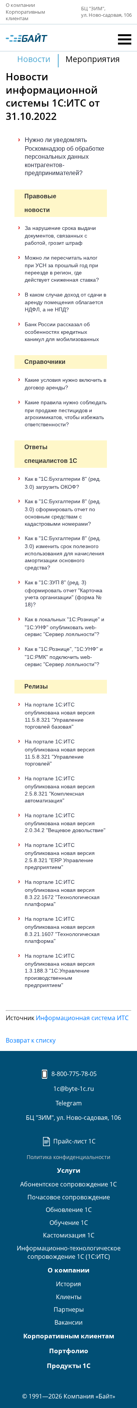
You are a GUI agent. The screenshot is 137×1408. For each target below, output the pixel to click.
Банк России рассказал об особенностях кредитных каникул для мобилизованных (62, 331)
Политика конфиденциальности (68, 1157)
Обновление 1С (69, 1209)
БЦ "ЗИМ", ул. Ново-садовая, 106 (72, 1117)
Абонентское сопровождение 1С (68, 1184)
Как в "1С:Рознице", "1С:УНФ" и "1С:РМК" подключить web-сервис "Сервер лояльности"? (64, 656)
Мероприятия (92, 59)
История (68, 1284)
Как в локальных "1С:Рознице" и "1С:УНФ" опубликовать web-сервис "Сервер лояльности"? (64, 626)
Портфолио (68, 1350)
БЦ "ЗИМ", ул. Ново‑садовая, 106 (106, 12)
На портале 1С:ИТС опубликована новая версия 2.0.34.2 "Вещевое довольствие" (65, 822)
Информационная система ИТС (82, 1018)
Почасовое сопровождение (68, 1197)
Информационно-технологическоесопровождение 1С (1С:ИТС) (69, 1252)
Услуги (68, 1170)
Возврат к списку (31, 1040)
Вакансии (68, 1322)
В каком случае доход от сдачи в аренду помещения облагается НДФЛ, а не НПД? (65, 302)
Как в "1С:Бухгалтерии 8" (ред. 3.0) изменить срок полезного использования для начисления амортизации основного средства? (64, 553)
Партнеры (69, 1309)
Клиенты (68, 1297)
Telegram (69, 1103)
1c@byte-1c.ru (73, 1088)
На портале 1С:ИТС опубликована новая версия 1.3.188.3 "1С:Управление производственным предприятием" (60, 970)
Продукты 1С (69, 1365)
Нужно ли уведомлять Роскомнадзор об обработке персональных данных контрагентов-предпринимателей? (64, 156)
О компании (20, 5)
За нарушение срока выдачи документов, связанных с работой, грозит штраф (60, 235)
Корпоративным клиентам (25, 15)
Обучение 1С (68, 1222)
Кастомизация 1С (68, 1235)
